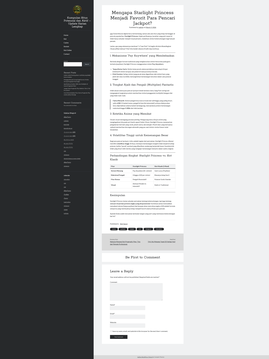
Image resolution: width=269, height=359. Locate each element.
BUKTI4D (66, 124)
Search (66, 61)
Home (66, 35)
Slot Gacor (124, 224)
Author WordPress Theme (144, 357)
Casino (66, 43)
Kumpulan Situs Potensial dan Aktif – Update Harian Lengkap (77, 22)
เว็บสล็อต (66, 194)
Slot (65, 39)
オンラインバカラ (69, 139)
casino (114, 229)
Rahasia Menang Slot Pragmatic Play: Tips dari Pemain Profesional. (125, 243)
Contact (67, 54)
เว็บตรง (66, 198)
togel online (67, 202)
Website (113, 322)
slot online (67, 179)
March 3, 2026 (151, 27)
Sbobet (66, 46)
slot (65, 151)
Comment (113, 282)
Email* (112, 314)
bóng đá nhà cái (68, 128)
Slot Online (68, 50)
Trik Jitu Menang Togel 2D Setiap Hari (161, 242)
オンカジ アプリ (68, 143)
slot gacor (66, 155)
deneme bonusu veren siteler (72, 158)
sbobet (66, 209)
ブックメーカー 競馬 (69, 132)
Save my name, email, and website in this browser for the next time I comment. (140, 331)
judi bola (66, 213)
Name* (112, 305)
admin (141, 27)
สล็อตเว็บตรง (67, 117)
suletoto (66, 121)
